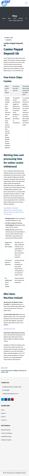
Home (3, 18)
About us (3, 413)
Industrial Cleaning (5, 430)
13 (26, 18)
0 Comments (8, 40)
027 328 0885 (5, 390)
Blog (9, 18)
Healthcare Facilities (6, 440)
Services (3, 416)
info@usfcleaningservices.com (10, 393)
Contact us (4, 420)
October (21, 18)
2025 (14, 18)
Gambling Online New (9, 329)
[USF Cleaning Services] (6, 3)
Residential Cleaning (6, 436)
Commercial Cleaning (6, 433)
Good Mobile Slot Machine (11, 208)
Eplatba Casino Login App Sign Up (13, 210)
